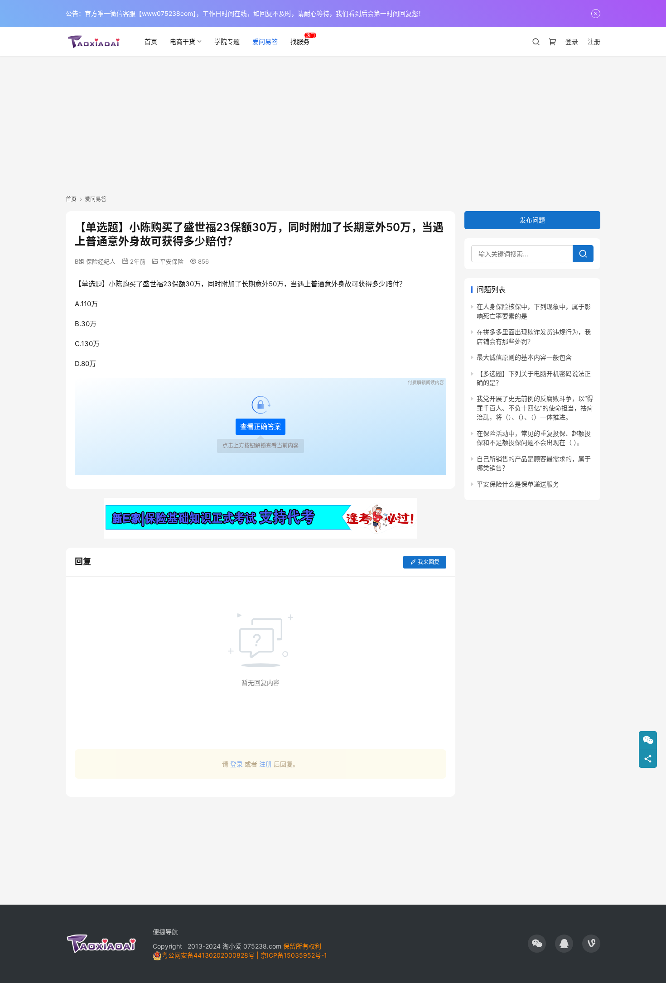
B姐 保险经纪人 (95, 261)
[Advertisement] (333, 124)
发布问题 (532, 220)
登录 (571, 41)
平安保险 (171, 261)
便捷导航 (165, 931)
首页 (151, 41)
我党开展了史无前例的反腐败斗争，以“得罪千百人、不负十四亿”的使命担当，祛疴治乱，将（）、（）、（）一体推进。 (535, 408)
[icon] (537, 944)
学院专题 (227, 41)
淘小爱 (231, 946)
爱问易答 (265, 41)
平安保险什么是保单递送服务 (518, 483)
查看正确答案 (260, 426)
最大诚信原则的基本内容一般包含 (524, 357)
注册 (594, 41)
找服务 (299, 41)
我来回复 (428, 562)
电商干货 (182, 41)
